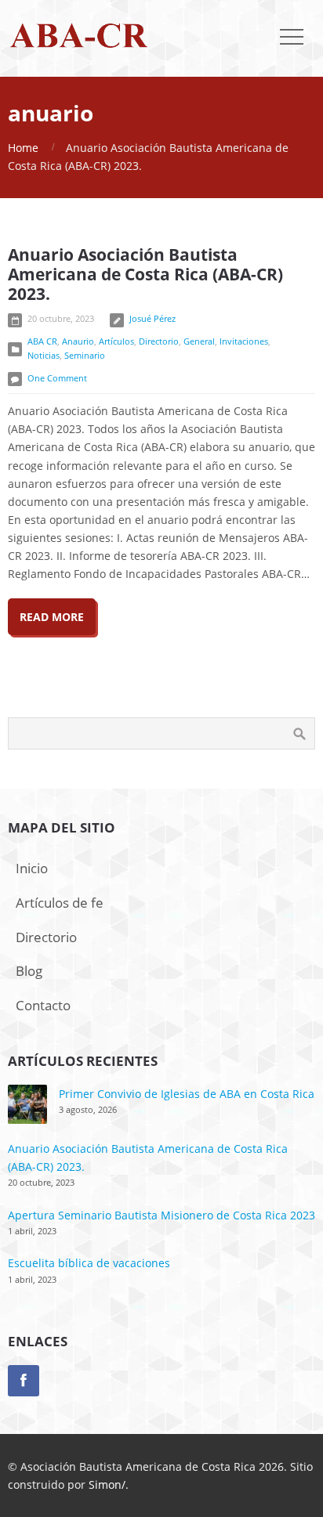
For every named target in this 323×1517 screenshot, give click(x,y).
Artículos (116, 341)
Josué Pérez (152, 318)
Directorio (159, 341)
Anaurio (78, 341)
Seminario (84, 355)
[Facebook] (23, 1380)
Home (23, 147)
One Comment (57, 378)
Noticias (43, 355)
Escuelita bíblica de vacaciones (89, 1262)
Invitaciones (244, 341)
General (199, 341)
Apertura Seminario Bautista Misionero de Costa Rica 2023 (161, 1215)
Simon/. (109, 1484)
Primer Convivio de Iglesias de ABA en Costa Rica (186, 1093)
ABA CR (42, 341)
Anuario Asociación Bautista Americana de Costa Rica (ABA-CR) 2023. (145, 274)
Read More (52, 616)
